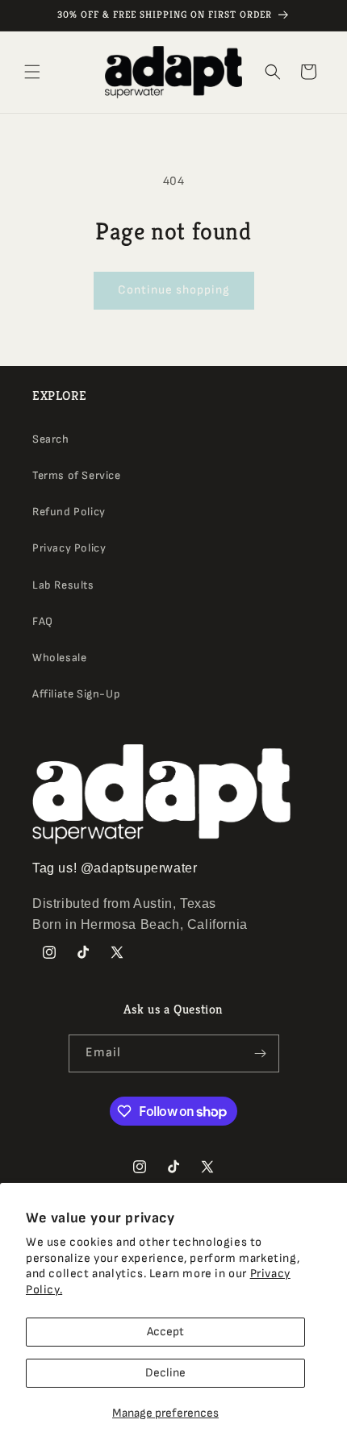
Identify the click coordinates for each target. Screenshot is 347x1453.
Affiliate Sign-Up (76, 694)
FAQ (42, 621)
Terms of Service (76, 475)
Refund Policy (69, 511)
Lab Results (63, 585)
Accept (165, 1331)
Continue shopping (174, 290)
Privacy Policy (69, 548)
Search (50, 439)
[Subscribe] (260, 1053)
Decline (165, 1372)
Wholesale (59, 657)
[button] (32, 72)
